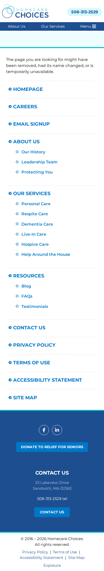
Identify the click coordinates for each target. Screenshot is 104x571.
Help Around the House (45, 254)
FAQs (26, 296)
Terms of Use (31, 363)
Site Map (25, 398)
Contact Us (29, 328)
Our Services (53, 26)
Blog (26, 286)
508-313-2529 (84, 12)
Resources (28, 276)
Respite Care (34, 213)
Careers (25, 106)
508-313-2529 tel (52, 498)
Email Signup (31, 124)
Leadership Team (39, 161)
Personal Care (35, 203)
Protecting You (37, 171)
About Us (16, 26)
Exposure (52, 565)
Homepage (28, 89)
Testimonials (34, 306)
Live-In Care (33, 234)
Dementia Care (37, 224)
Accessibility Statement (47, 380)
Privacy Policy (34, 345)
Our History (33, 151)
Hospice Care (35, 244)
